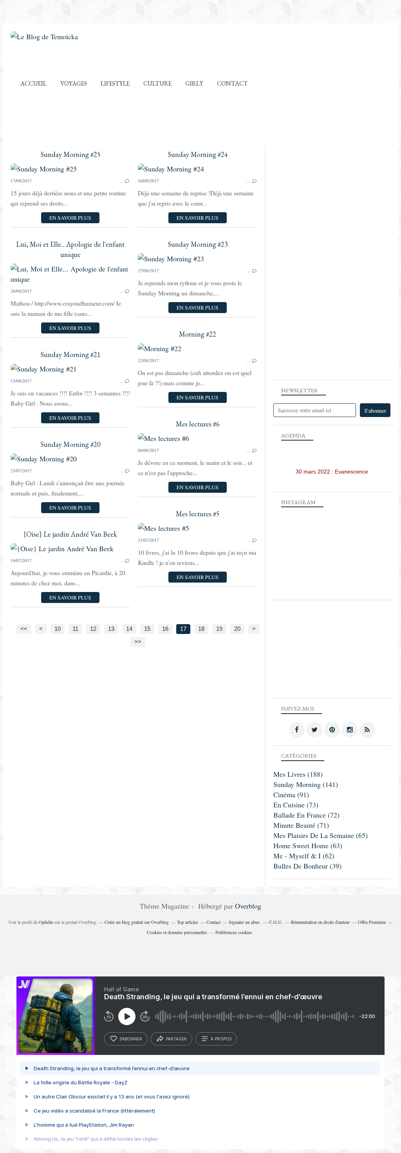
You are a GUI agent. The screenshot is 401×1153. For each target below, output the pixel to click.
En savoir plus (70, 217)
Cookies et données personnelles (177, 932)
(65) (320, 835)
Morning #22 (197, 334)
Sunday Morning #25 (70, 154)
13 (111, 629)
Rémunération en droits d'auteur (320, 922)
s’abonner (130, 1038)
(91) (291, 794)
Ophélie (46, 922)
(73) (295, 804)
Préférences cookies (233, 932)
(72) (306, 815)
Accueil (33, 83)
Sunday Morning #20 (70, 444)
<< (23, 629)
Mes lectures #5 (198, 513)
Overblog (248, 906)
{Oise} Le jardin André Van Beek (70, 534)
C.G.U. (276, 922)
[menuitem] (33, 83)
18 (201, 629)
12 (93, 629)
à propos (221, 1038)
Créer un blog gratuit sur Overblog (137, 922)
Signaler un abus (245, 922)
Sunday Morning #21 (70, 354)
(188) (298, 774)
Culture (157, 83)
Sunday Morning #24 (198, 154)
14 (129, 629)
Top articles (187, 922)
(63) (307, 845)
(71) (301, 825)
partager (176, 1038)
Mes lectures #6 (198, 423)
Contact (232, 83)
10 (57, 629)
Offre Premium (372, 922)
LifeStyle (115, 83)
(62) (303, 855)
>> (137, 642)
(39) (307, 866)
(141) (305, 784)
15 (147, 629)
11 (75, 629)
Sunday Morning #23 (198, 244)
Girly (194, 83)
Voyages (73, 83)
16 (165, 629)
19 (219, 629)
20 (237, 629)
